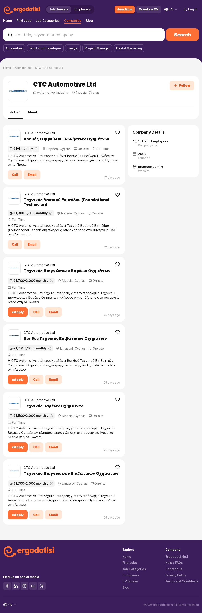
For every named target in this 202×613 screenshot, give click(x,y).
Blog (89, 20)
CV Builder (130, 581)
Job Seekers (58, 9)
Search (182, 34)
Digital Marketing (129, 48)
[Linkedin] (16, 586)
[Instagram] (24, 586)
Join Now (124, 9)
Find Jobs (24, 20)
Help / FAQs (174, 563)
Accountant (14, 48)
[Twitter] (42, 586)
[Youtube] (33, 586)
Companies (72, 20)
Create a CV (149, 9)
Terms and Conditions (181, 581)
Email (32, 175)
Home (7, 20)
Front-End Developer (45, 48)
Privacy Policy (175, 575)
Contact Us (173, 569)
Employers (83, 9)
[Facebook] (7, 586)
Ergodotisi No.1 (176, 557)
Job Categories (47, 20)
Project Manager (97, 48)
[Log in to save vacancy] (117, 132)
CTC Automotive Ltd (39, 133)
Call (15, 175)
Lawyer (73, 48)
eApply (18, 312)
